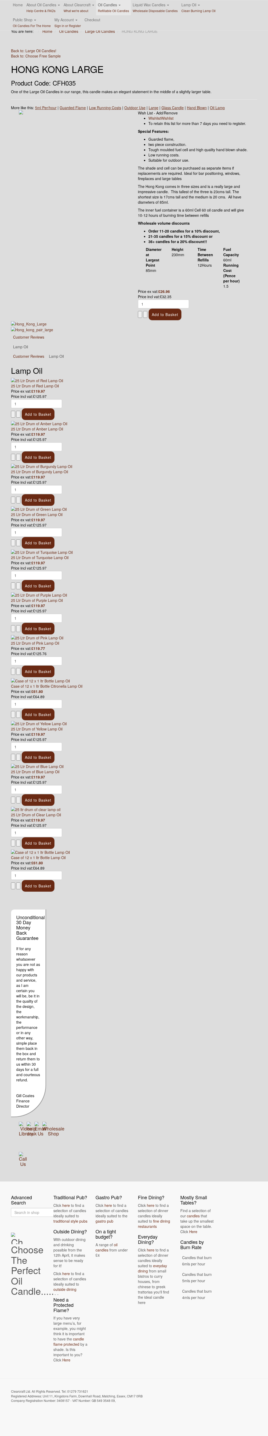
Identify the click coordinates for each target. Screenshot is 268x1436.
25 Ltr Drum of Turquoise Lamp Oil (40, 557)
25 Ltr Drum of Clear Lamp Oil (36, 814)
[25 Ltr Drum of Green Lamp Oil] (39, 508)
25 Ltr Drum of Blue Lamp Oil (35, 771)
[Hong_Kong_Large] (29, 323)
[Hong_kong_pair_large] (32, 329)
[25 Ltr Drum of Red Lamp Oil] (37, 380)
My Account (67, 22)
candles (193, 1215)
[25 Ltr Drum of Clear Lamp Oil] (35, 808)
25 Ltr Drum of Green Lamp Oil (37, 514)
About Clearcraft (78, 7)
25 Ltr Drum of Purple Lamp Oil (37, 600)
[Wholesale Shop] (53, 1128)
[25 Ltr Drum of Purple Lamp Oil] (39, 594)
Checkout (92, 19)
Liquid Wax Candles (155, 7)
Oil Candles (113, 7)
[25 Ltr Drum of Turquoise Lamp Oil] (42, 551)
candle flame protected (68, 1341)
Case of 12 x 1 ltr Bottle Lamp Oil (38, 857)
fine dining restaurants (154, 1223)
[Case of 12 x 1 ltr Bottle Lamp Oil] (40, 851)
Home (18, 4)
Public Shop (32, 22)
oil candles (107, 1247)
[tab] (28, 356)
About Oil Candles (41, 7)
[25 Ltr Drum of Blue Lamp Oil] (37, 766)
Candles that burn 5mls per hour (197, 1277)
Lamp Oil (198, 7)
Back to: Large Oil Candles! (33, 50)
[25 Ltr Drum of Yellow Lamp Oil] (39, 723)
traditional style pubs (70, 1221)
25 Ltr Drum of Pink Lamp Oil (35, 643)
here (66, 1205)
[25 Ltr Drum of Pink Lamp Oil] (37, 637)
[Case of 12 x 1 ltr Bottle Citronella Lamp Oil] (40, 680)
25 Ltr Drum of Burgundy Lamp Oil (39, 471)
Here (66, 1360)
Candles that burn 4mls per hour (197, 1294)
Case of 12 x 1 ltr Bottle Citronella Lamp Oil (46, 686)
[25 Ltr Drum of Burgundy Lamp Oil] (41, 466)
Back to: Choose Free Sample (36, 56)
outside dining (64, 1289)
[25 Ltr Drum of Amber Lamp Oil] (39, 422)
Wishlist (154, 118)
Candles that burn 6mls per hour (197, 1260)
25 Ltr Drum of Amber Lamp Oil (37, 429)
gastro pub (104, 1221)
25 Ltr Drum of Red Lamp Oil (35, 385)
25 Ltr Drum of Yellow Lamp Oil (37, 729)
